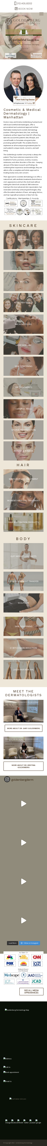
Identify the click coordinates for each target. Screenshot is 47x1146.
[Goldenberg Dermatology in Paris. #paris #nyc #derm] (23, 803)
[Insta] (8, 1123)
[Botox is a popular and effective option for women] (23, 920)
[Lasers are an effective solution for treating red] (23, 842)
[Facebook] (14, 1123)
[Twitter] (27, 1123)
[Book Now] (23, 11)
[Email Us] (17, 1081)
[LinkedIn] (20, 1123)
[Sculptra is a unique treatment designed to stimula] (23, 881)
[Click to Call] (23, 5)
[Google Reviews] (39, 1123)
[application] (23, 711)
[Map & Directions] (24, 1025)
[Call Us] (15, 1068)
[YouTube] (33, 1123)
